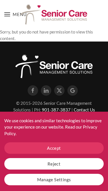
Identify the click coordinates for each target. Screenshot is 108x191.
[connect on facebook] (33, 90)
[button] (15, 14)
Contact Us (84, 109)
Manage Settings (54, 179)
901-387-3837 (56, 109)
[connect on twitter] (59, 90)
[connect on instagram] (46, 90)
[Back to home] (54, 14)
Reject (54, 163)
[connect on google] (72, 90)
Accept (54, 148)
